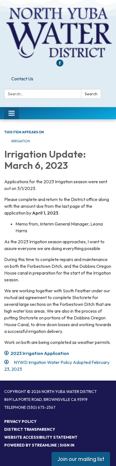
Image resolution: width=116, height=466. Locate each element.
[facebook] (59, 65)
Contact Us (22, 78)
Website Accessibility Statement (40, 437)
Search (91, 93)
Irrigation (20, 141)
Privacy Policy (20, 421)
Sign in (67, 445)
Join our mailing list (80, 458)
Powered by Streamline (30, 445)
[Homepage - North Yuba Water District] (58, 32)
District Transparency (29, 429)
